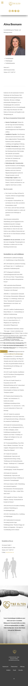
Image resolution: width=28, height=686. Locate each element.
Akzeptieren (4, 351)
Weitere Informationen (11, 354)
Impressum (19, 354)
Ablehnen (11, 351)
